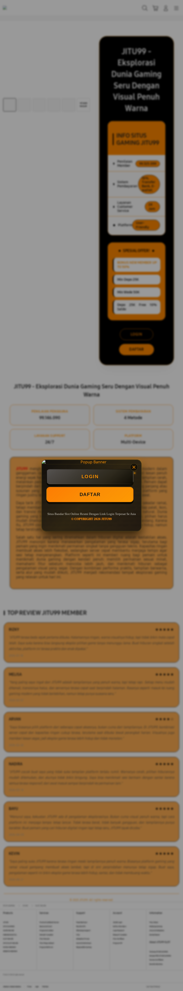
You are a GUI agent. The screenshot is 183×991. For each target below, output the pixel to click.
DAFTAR (90, 494)
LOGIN (90, 476)
